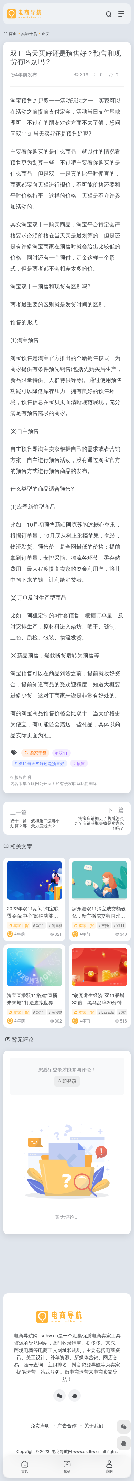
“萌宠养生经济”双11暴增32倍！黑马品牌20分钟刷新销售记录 (99, 1002)
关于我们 (93, 1425)
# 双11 (61, 753)
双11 (21, 133)
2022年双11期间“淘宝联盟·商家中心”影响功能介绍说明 (33, 915)
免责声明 (40, 1425)
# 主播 (103, 925)
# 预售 (79, 763)
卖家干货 (29, 33)
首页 (13, 33)
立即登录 (67, 1081)
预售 (26, 100)
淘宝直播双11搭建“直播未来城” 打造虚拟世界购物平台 (32, 1002)
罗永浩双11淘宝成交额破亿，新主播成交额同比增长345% (99, 915)
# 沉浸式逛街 (59, 1012)
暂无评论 (23, 1039)
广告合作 (67, 1425)
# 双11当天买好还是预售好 (39, 763)
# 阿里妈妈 (57, 925)
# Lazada (106, 1012)
